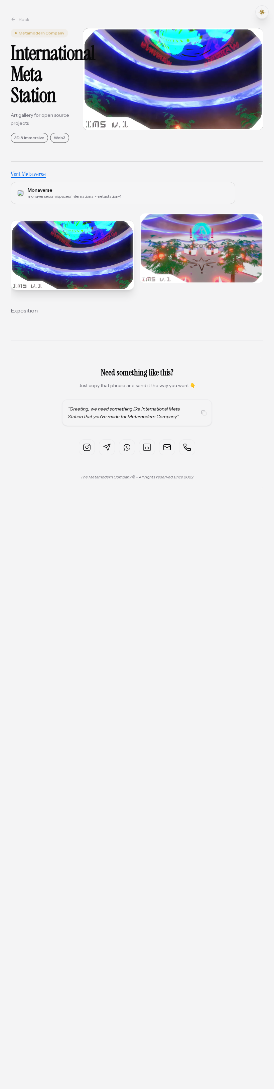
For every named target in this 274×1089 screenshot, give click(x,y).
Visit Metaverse (28, 174)
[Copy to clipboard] (203, 412)
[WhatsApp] (127, 447)
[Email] (167, 447)
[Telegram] (107, 447)
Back (24, 19)
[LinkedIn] (147, 447)
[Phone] (187, 447)
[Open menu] (262, 12)
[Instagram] (87, 447)
